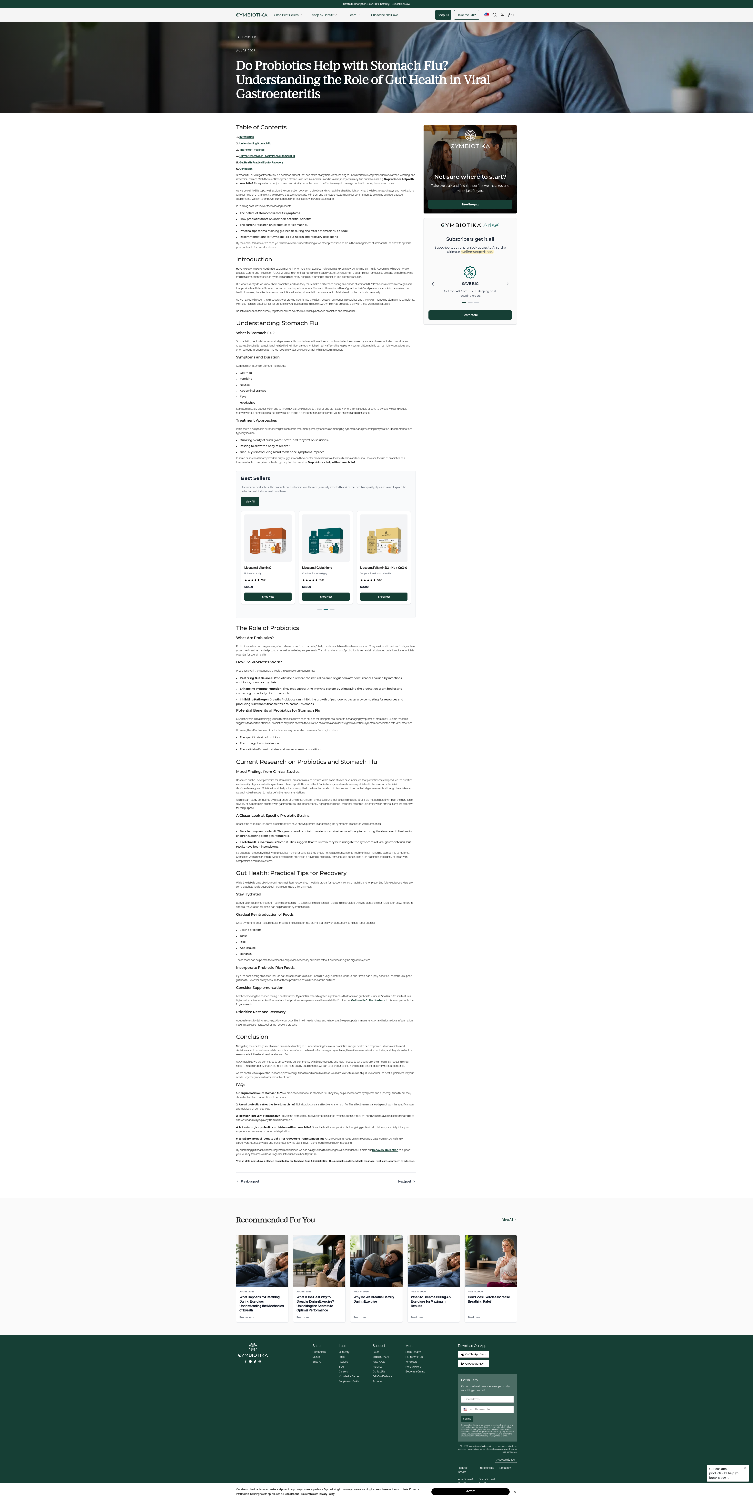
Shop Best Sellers (286, 15)
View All (250, 501)
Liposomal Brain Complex (261, 568)
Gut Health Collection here (368, 1000)
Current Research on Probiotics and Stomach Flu (267, 156)
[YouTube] (259, 1361)
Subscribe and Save (384, 15)
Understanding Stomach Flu (255, 143)
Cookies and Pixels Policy (299, 1494)
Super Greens (369, 568)
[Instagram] (250, 1361)
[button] (319, 609)
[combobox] (467, 1409)
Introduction (246, 137)
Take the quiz (470, 204)
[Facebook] (245, 1361)
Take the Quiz (466, 15)
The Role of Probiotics (252, 149)
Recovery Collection (385, 1150)
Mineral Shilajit (312, 568)
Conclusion (246, 169)
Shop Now (268, 596)
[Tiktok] (255, 1361)
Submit (467, 1418)
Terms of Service (462, 1470)
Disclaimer (505, 1468)
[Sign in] (502, 15)
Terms (504, 1435)
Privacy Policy (327, 1494)
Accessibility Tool (506, 1459)
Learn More (470, 315)
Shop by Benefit (323, 15)
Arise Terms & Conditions (465, 1481)
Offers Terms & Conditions (487, 1481)
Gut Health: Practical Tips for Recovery (261, 162)
